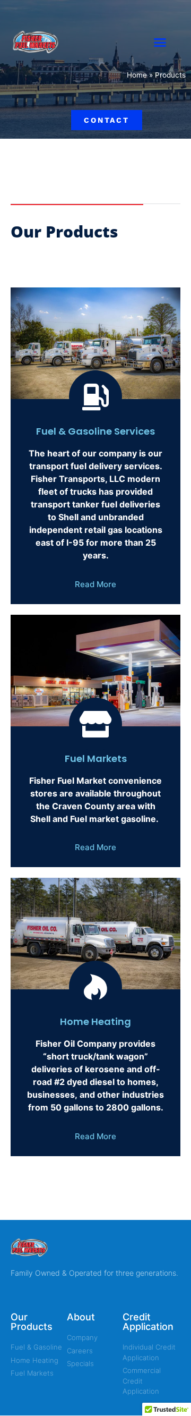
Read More (95, 584)
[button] (160, 42)
